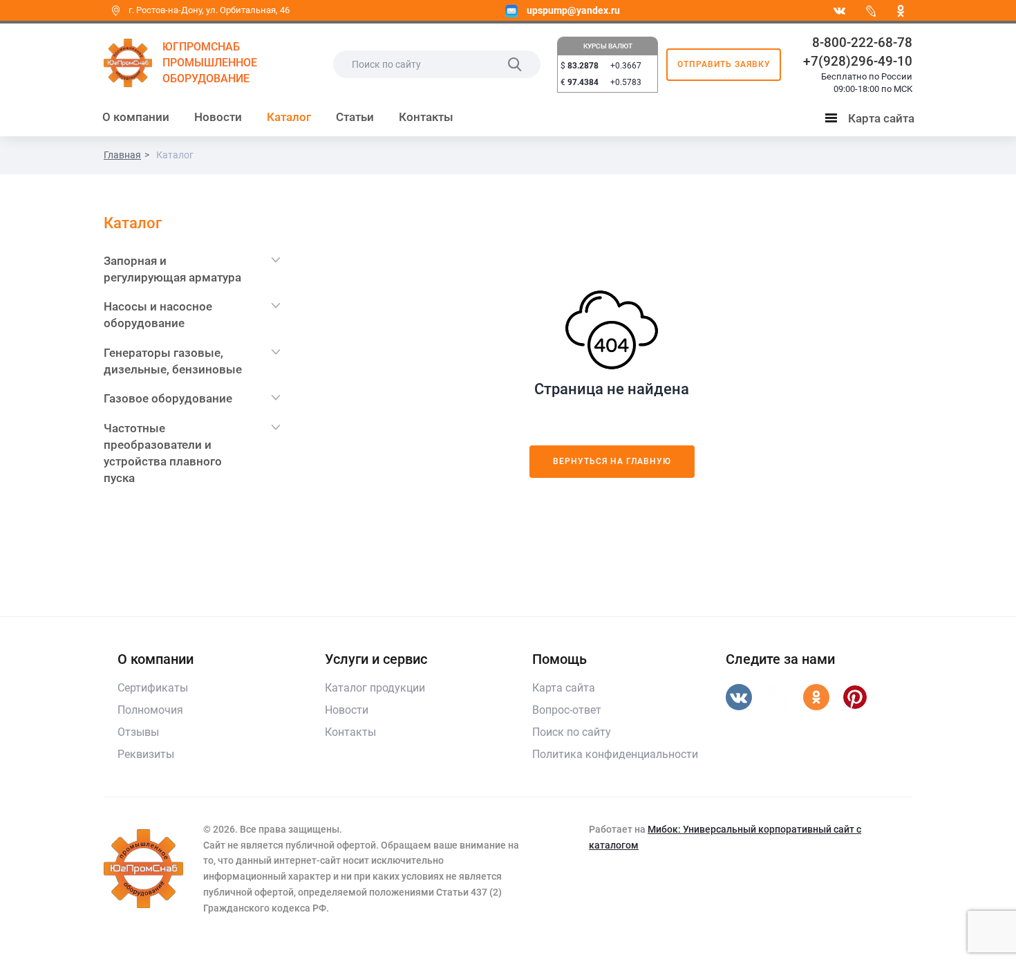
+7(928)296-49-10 (857, 61)
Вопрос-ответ (566, 709)
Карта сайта (873, 121)
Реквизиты (145, 754)
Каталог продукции (375, 687)
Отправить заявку (724, 64)
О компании (135, 117)
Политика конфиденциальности (615, 754)
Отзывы (138, 732)
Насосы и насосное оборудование (158, 314)
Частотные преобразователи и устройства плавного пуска (163, 453)
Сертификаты (152, 687)
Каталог (289, 117)
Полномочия (150, 709)
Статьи (355, 117)
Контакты (426, 117)
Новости (218, 117)
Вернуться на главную (612, 461)
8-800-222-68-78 (862, 42)
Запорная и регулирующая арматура (172, 269)
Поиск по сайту (571, 732)
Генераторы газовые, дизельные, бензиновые (173, 361)
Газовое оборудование (168, 398)
